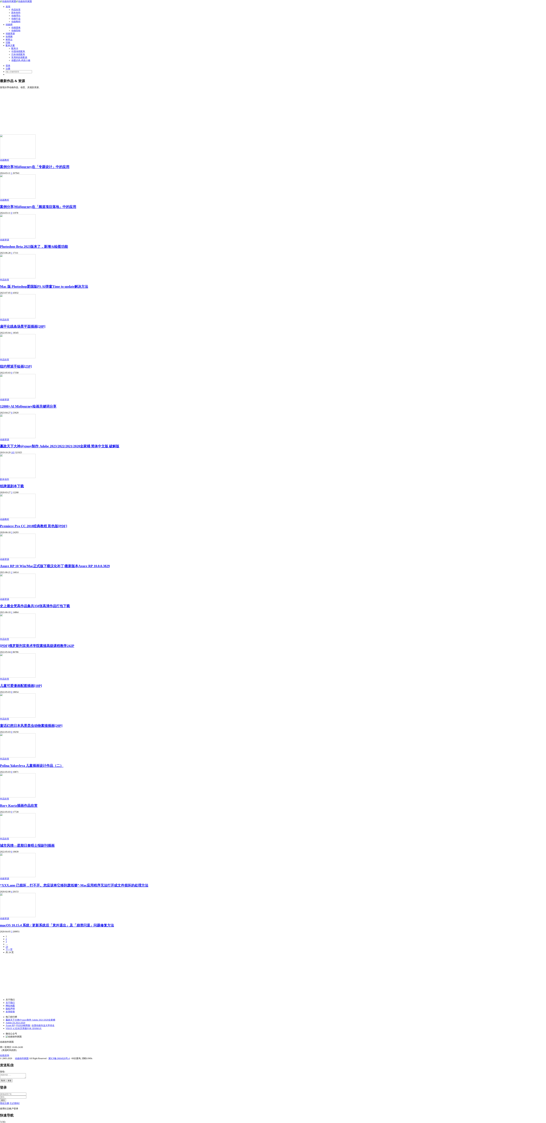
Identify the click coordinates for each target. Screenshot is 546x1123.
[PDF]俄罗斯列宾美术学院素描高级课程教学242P (37, 646)
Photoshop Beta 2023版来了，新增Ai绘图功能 (34, 246)
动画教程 (15, 21)
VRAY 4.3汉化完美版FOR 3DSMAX (24, 1028)
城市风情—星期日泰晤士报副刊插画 (27, 845)
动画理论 (15, 15)
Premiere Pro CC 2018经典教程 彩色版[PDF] (33, 526)
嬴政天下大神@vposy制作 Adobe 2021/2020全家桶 (30, 1020)
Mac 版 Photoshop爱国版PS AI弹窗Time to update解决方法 (44, 286)
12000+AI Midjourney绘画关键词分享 (28, 406)
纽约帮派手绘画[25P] (16, 366)
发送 (9, 1080)
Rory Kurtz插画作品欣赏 (19, 805)
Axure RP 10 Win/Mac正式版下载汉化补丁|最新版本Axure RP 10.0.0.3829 (55, 566)
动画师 (9, 24)
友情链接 (10, 1011)
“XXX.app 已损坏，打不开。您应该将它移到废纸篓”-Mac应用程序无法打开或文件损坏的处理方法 (74, 885)
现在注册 (4, 1103)
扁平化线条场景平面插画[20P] (22, 326)
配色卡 (14, 48)
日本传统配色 (18, 54)
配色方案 (10, 45)
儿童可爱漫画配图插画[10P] (21, 686)
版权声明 (10, 1008)
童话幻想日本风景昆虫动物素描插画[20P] (31, 725)
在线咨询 (4, 1055)
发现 (8, 6)
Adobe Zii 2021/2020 (15, 1022)
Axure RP (10, 1025)
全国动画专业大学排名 (43, 1025)
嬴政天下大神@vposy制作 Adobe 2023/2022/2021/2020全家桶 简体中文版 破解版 (59, 446)
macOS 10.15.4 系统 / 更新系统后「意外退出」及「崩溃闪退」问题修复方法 (57, 925)
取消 (3, 1080)
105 (13, 452)
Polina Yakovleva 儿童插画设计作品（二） (31, 765)
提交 (3, 1100)
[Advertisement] (273, 110)
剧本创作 (15, 12)
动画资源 (10, 33)
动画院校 (15, 30)
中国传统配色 (18, 51)
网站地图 (10, 1005)
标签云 (9, 39)
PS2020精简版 (23, 1025)
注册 (8, 68)
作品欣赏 (15, 9)
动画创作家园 (22, 1058)
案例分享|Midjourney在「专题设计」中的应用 (34, 167)
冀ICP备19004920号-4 (59, 1058)
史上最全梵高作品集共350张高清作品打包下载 (35, 606)
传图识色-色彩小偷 (20, 60)
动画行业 (15, 18)
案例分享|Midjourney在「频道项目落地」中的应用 (38, 207)
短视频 (9, 36)
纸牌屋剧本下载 (12, 486)
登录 (8, 65)
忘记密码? (15, 1103)
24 (7, 946)
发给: (2, 1071)
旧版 (8, 42)
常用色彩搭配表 (19, 57)
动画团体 (15, 27)
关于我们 (10, 1002)
